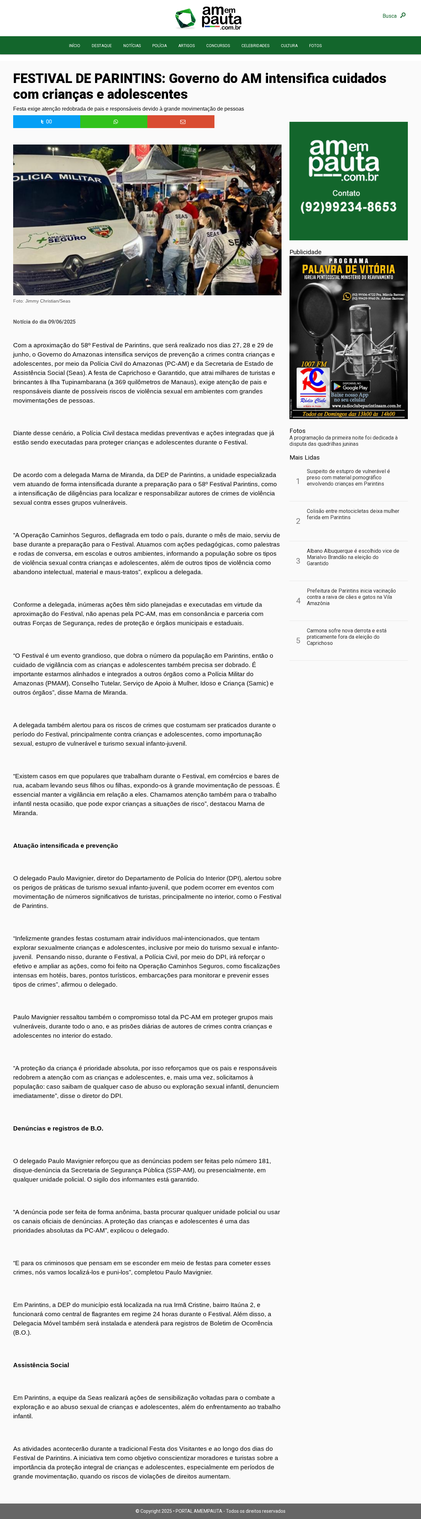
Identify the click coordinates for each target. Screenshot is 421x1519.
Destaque (102, 45)
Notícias (132, 45)
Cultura (289, 45)
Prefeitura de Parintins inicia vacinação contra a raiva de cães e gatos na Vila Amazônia (351, 597)
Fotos (315, 45)
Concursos (218, 45)
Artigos (186, 45)
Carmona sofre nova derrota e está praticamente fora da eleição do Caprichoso (346, 636)
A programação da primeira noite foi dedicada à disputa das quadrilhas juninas (343, 441)
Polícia (159, 45)
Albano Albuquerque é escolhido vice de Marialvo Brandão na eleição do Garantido (353, 557)
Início (74, 45)
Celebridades (255, 45)
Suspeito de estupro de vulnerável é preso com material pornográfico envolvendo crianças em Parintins (348, 477)
